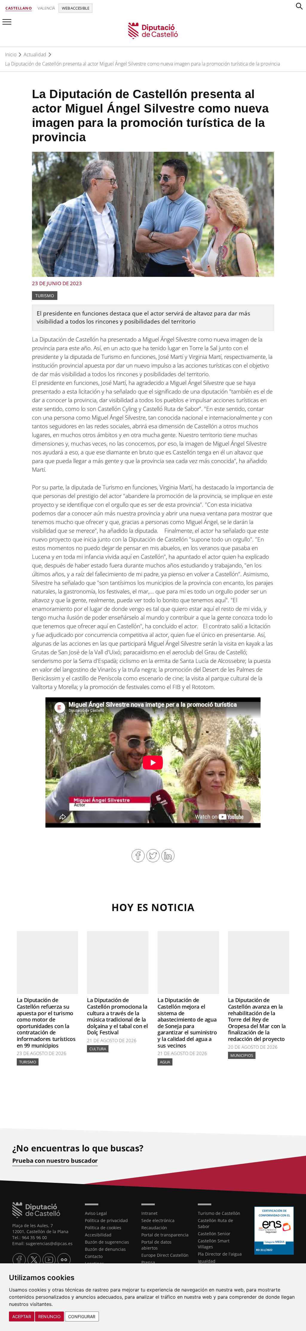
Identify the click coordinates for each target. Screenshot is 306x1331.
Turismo (44, 295)
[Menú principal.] (5, 19)
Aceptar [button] (21, 1316)
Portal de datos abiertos (156, 1245)
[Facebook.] (19, 1259)
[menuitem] (108, 1213)
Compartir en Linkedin (168, 855)
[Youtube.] (49, 1259)
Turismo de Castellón (219, 1213)
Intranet (149, 1213)
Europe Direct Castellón (165, 1255)
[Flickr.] (64, 1259)
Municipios (241, 1055)
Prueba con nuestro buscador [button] (55, 1161)
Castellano (18, 8)
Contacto (93, 1256)
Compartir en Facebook (138, 855)
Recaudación (154, 1227)
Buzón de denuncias (105, 1249)
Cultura (97, 1048)
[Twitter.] (34, 1259)
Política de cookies (103, 1227)
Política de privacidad (106, 1220)
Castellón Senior (214, 1233)
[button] (299, 6)
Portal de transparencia (165, 1235)
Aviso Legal (96, 1213)
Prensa (148, 1262)
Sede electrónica (158, 1220)
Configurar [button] (82, 1316)
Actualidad (35, 54)
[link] (153, 30)
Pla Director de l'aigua (220, 1254)
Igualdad (206, 1261)
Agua (165, 1062)
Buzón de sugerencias (107, 1242)
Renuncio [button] (49, 1316)
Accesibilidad (98, 1235)
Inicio (10, 54)
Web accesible (75, 8)
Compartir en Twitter (153, 855)
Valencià (46, 8)
